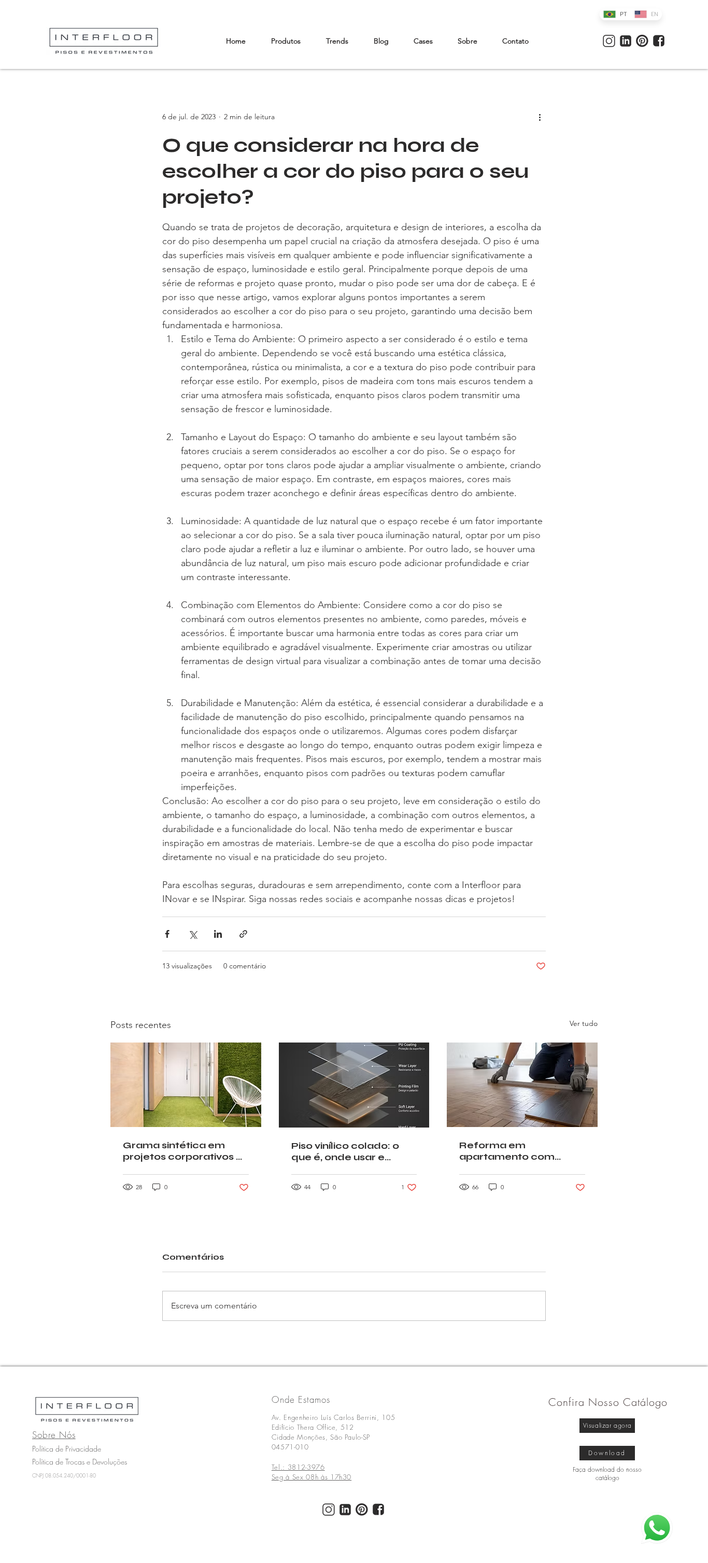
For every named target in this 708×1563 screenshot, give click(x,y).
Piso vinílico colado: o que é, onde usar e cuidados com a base (346, 1151)
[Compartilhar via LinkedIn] (218, 934)
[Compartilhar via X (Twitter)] (192, 934)
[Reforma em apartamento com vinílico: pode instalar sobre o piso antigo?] (522, 1085)
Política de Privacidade (66, 1449)
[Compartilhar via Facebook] (167, 934)
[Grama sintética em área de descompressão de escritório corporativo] (185, 1085)
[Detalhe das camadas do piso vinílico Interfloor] (354, 1085)
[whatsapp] (657, 1528)
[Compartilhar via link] (243, 934)
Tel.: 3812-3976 (298, 1467)
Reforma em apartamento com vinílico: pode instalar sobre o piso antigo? (512, 1150)
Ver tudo (584, 1023)
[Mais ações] (539, 116)
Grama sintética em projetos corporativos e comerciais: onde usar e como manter (184, 1150)
